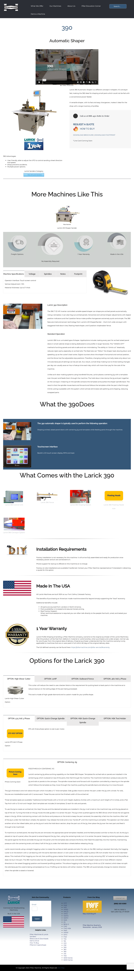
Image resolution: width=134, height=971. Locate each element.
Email (34, 905)
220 (65, 943)
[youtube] (73, 967)
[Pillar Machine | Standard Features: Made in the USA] (116, 233)
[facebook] (70, 967)
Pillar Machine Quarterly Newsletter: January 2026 (92, 926)
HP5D (66, 910)
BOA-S (66, 924)
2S (64, 922)
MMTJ (66, 918)
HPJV (66, 914)
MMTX (66, 916)
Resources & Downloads (39, 939)
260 (65, 947)
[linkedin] (76, 967)
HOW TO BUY (87, 128)
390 (65, 952)
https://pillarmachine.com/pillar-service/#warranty (90, 647)
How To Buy (34, 943)
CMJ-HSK (67, 928)
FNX (65, 937)
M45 (65, 920)
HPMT (66, 933)
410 (65, 954)
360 (65, 949)
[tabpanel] (45, 285)
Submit (37, 919)
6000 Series (68, 960)
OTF (65, 903)
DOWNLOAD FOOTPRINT (105, 135)
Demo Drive (34, 941)
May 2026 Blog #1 (89, 914)
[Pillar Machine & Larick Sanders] (11, 4)
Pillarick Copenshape (38, 945)
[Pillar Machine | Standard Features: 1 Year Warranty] (83, 233)
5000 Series (68, 958)
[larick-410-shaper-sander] (67, 205)
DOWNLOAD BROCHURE (83, 135)
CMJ (65, 926)
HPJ (65, 907)
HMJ (65, 931)
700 (65, 956)
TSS (65, 939)
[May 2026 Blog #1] (92, 907)
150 (65, 941)
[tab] (13, 274)
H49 (65, 905)
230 (65, 945)
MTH (65, 935)
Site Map (61, 968)
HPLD (66, 912)
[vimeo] (80, 967)
